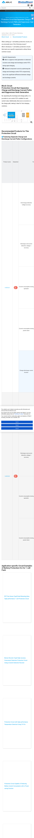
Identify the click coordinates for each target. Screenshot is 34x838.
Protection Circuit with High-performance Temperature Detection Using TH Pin (16, 723)
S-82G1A (7, 287)
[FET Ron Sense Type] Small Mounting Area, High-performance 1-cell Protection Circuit (16, 598)
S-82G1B (7, 476)
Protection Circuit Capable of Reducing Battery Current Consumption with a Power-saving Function (16, 786)
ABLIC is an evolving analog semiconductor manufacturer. (17, 10)
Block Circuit (5, 37)
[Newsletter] (32, 18)
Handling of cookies (19, 414)
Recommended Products (20, 37)
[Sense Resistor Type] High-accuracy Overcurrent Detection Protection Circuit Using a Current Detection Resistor (15, 660)
